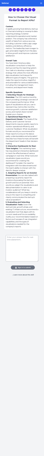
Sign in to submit (24, 267)
